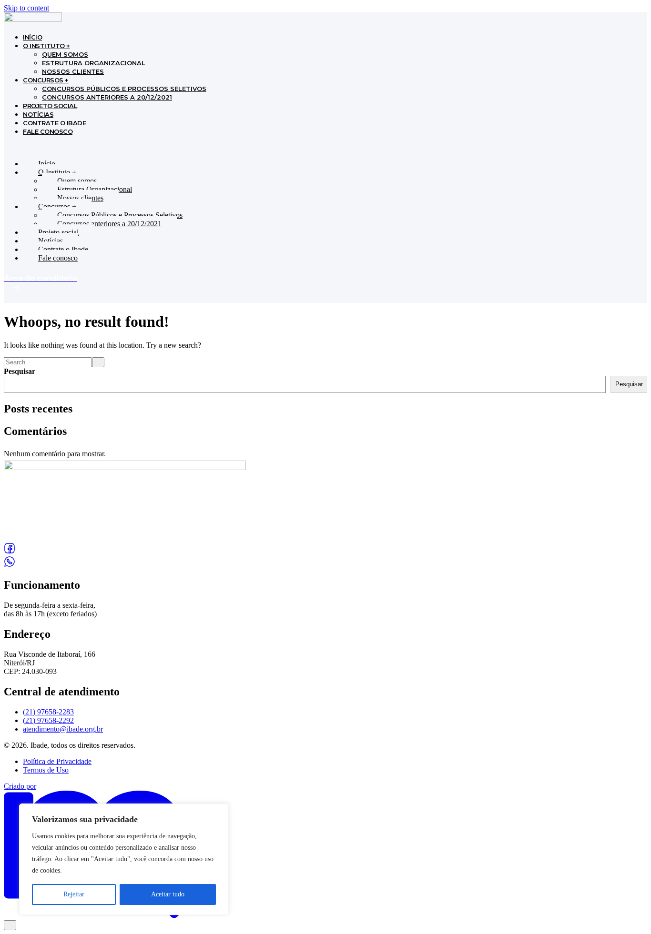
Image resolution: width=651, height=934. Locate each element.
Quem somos (65, 54)
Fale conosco (47, 131)
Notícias (38, 114)
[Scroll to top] (10, 925)
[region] (124, 859)
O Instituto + (46, 46)
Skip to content (26, 8)
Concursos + (46, 80)
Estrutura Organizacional (93, 63)
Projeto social (50, 106)
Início (32, 37)
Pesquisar (19, 371)
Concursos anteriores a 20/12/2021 (107, 97)
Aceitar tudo (167, 894)
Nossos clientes (73, 71)
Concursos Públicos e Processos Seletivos (124, 88)
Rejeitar (73, 894)
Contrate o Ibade (54, 123)
